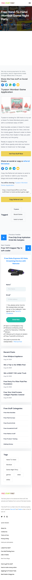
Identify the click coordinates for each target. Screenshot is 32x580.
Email (8, 295)
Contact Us (4, 531)
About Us (3, 528)
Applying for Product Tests (8, 571)
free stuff (12, 509)
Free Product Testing (10, 439)
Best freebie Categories (7, 574)
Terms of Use (5, 535)
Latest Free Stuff (5, 548)
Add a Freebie (5, 555)
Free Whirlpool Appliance (13, 356)
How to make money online (8, 567)
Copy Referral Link (16, 199)
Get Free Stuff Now (16, 154)
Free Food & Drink (9, 423)
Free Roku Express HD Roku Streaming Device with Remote (16, 261)
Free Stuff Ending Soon (7, 551)
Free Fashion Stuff (9, 433)
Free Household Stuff (10, 428)
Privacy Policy (5, 538)
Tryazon (16, 209)
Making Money (8, 444)
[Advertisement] (16, 49)
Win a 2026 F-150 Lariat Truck (15, 373)
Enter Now (15, 319)
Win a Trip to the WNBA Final (14, 365)
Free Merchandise (9, 412)
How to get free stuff (7, 564)
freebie (20, 509)
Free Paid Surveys (9, 418)
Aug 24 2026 (8, 359)
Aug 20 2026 (8, 398)
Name (8, 285)
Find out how (18, 341)
